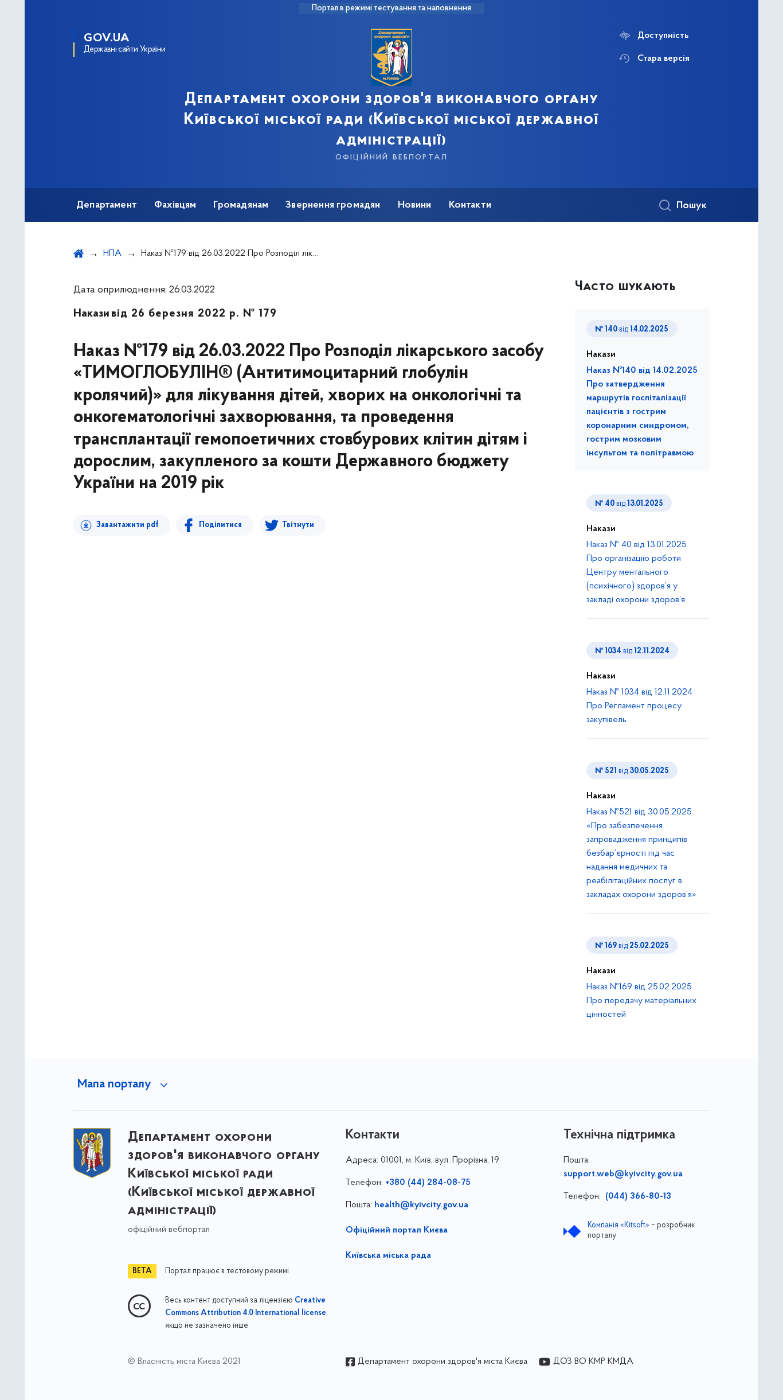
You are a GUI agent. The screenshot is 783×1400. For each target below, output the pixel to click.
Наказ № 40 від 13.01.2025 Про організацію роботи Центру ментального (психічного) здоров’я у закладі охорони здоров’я (636, 572)
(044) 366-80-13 (637, 1196)
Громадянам (240, 205)
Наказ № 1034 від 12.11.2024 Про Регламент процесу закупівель (639, 706)
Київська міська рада (388, 1255)
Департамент (106, 205)
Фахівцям (175, 205)
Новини (415, 205)
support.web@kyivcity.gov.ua (623, 1174)
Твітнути (298, 525)
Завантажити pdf (127, 525)
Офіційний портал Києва (397, 1230)
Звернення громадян (332, 205)
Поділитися (220, 525)
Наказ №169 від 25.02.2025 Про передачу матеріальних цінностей (641, 1000)
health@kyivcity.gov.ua (421, 1205)
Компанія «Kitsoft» (618, 1225)
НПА (112, 253)
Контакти (470, 205)
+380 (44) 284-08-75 (428, 1182)
